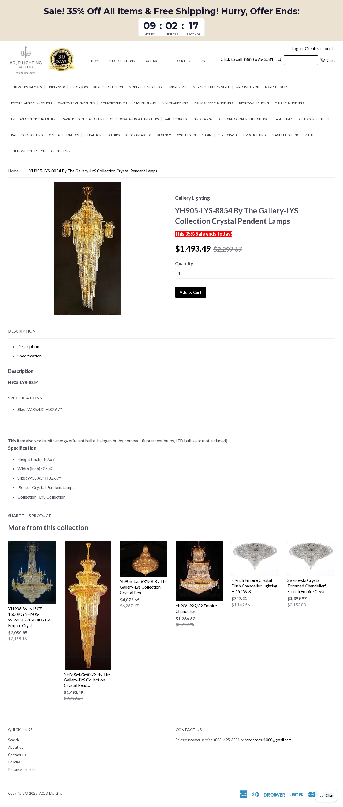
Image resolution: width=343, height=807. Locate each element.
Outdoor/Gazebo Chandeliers (134, 119)
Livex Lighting (254, 135)
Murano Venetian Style (211, 87)
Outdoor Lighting (314, 119)
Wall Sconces (176, 119)
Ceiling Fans (60, 151)
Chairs (114, 135)
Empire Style (177, 87)
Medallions (94, 135)
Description (21, 331)
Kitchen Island (144, 103)
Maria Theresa (276, 87)
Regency (164, 135)
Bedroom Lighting (254, 103)
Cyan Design (186, 135)
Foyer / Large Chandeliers (31, 103)
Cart (203, 60)
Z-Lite (309, 135)
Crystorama (227, 135)
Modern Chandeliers (145, 87)
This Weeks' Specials (26, 87)
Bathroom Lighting (27, 135)
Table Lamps (283, 119)
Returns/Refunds (21, 769)
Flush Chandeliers (289, 103)
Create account (319, 48)
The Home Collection (28, 151)
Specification (29, 355)
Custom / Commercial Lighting (244, 119)
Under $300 (78, 87)
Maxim (207, 135)
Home (95, 60)
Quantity (184, 263)
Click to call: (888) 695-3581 (247, 59)
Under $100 (56, 87)
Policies (182, 60)
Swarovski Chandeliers (76, 103)
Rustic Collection (108, 87)
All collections (122, 60)
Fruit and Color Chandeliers (34, 119)
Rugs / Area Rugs (138, 135)
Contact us (155, 60)
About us (15, 747)
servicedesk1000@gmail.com (268, 740)
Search (13, 740)
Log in (297, 48)
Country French (113, 103)
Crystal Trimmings (64, 135)
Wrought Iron (247, 87)
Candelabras (202, 119)
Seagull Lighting (285, 135)
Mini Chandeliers (175, 103)
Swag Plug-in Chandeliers (83, 119)
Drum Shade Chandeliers (213, 103)
